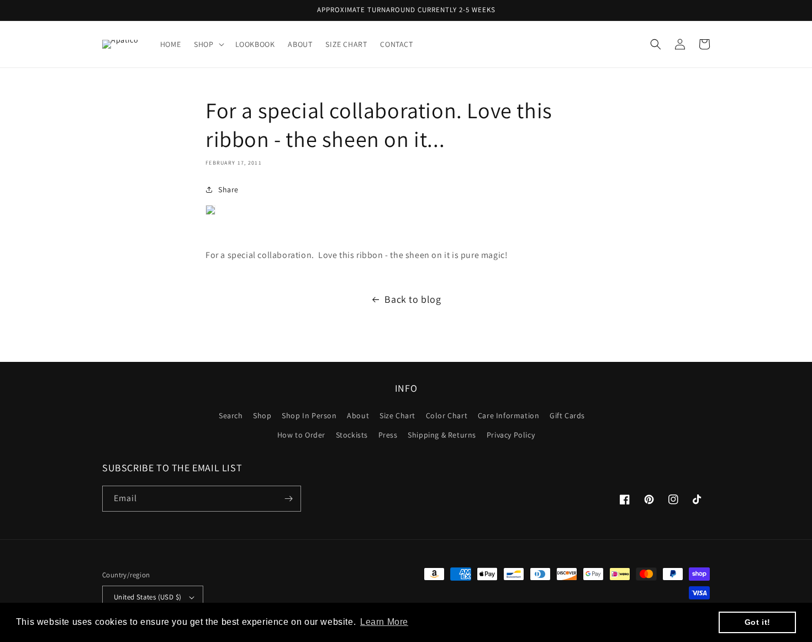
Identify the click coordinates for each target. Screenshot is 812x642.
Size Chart (397, 415)
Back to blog (412, 299)
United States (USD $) (147, 597)
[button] (207, 44)
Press (388, 435)
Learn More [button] (384, 622)
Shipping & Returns (442, 435)
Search (231, 415)
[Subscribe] (288, 499)
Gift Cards (567, 415)
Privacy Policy (511, 435)
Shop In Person (309, 415)
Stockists (352, 435)
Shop (262, 415)
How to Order (301, 435)
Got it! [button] (758, 622)
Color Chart (447, 415)
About (358, 415)
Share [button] (228, 189)
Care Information (509, 415)
